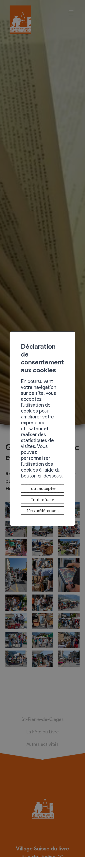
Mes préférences (42, 510)
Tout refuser (42, 499)
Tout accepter (42, 488)
